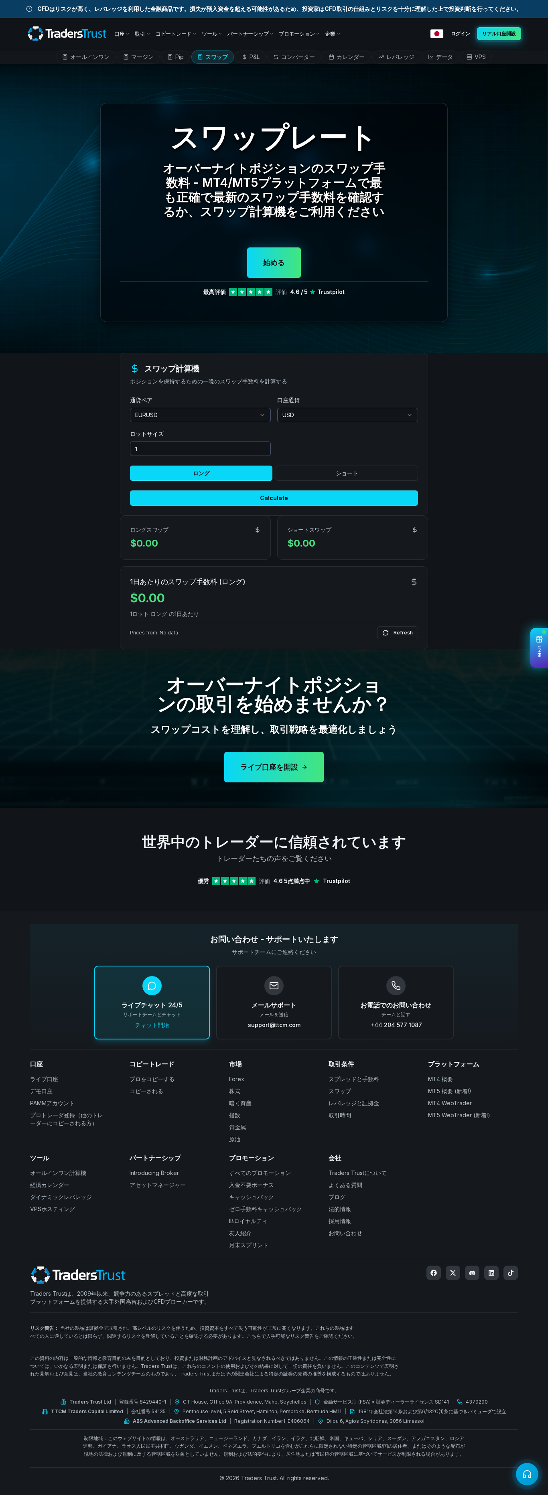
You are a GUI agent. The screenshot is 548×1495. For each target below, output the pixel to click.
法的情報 (340, 1208)
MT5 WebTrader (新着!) (459, 1115)
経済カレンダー (49, 1184)
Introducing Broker (154, 1172)
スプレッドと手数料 (354, 1079)
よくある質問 (345, 1184)
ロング (201, 473)
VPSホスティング (52, 1208)
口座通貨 (288, 400)
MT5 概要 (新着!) (449, 1091)
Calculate (274, 497)
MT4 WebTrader (450, 1103)
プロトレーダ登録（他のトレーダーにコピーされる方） (66, 1119)
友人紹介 (240, 1233)
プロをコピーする (152, 1079)
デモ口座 (41, 1091)
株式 (234, 1091)
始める (274, 262)
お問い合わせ (345, 1233)
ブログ (337, 1196)
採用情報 (340, 1220)
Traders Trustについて (358, 1172)
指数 (234, 1115)
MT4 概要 (440, 1079)
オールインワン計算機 (58, 1172)
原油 (234, 1139)
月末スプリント (248, 1245)
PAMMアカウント (52, 1103)
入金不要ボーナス (251, 1184)
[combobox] (200, 415)
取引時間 (340, 1115)
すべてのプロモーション (260, 1172)
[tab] (86, 57)
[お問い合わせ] (527, 1474)
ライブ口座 (44, 1079)
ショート (347, 473)
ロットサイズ (147, 433)
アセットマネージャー (158, 1184)
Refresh (403, 633)
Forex (236, 1079)
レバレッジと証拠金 (354, 1103)
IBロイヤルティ (248, 1220)
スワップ (340, 1091)
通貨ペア (141, 400)
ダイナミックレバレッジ (61, 1196)
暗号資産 (240, 1103)
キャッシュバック (251, 1196)
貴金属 (237, 1127)
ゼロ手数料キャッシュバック (265, 1208)
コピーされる (146, 1091)
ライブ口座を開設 (269, 767)
